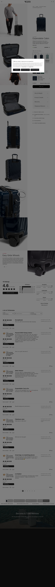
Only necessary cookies (25, 69)
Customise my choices (35, 69)
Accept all (16, 69)
